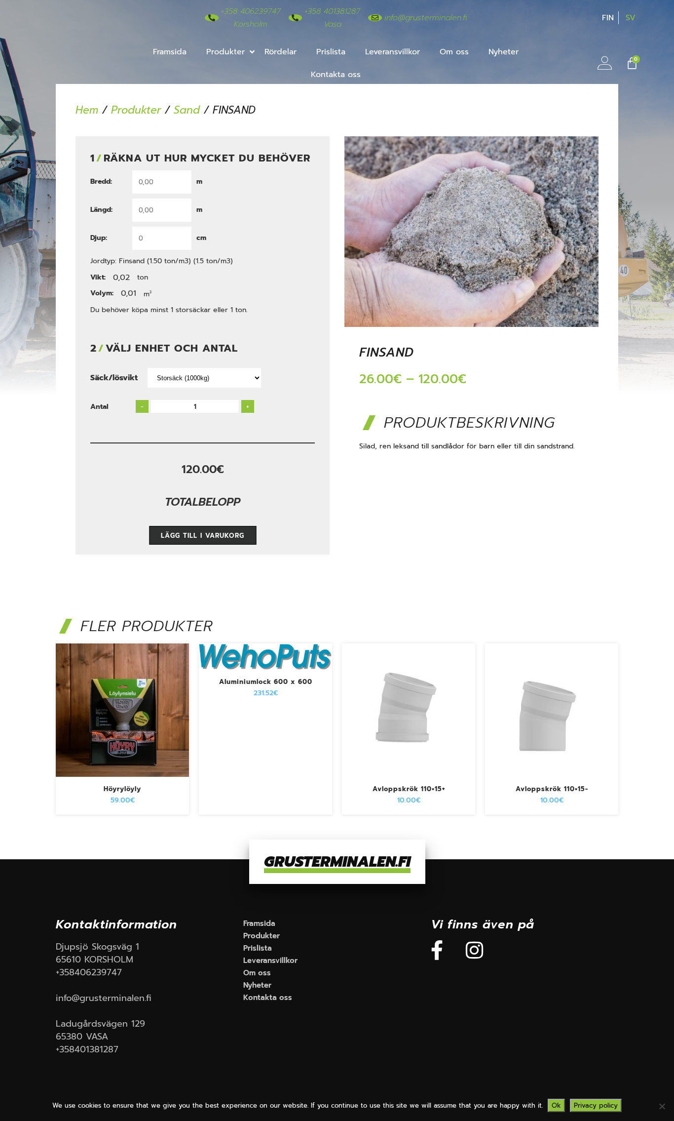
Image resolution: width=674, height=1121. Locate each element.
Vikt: (98, 277)
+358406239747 (89, 972)
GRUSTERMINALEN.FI (337, 861)
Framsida (170, 52)
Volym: (101, 293)
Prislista (330, 52)
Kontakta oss (336, 74)
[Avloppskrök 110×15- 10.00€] (551, 779)
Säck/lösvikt (114, 378)
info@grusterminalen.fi (103, 998)
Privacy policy (596, 1105)
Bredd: (101, 181)
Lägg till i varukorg (202, 535)
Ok (556, 1105)
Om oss (454, 52)
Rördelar (280, 52)
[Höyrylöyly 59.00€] (122, 779)
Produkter (225, 52)
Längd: (101, 209)
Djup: (98, 238)
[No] (662, 1106)
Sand (187, 110)
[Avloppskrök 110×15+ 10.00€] (408, 779)
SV (631, 18)
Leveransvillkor (392, 52)
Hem (86, 110)
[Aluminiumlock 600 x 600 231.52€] (265, 672)
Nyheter (503, 52)
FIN (608, 18)
